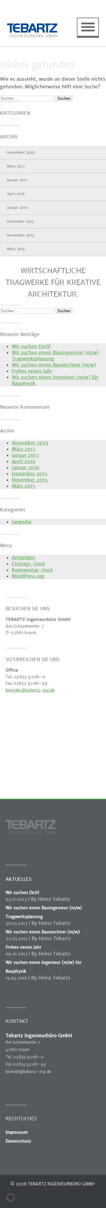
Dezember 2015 (20, 221)
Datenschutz (18, 1141)
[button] (10, 1197)
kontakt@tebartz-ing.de (30, 690)
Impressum (17, 1132)
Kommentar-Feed (32, 570)
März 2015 (16, 249)
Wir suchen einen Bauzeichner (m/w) (54, 365)
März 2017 (16, 166)
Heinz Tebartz (54, 899)
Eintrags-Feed (28, 564)
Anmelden (23, 558)
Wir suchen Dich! (31, 346)
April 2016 (16, 194)
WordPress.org (28, 576)
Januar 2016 (17, 207)
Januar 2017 (17, 180)
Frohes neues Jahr (32, 371)
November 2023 (21, 152)
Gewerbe (22, 522)
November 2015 (20, 235)
